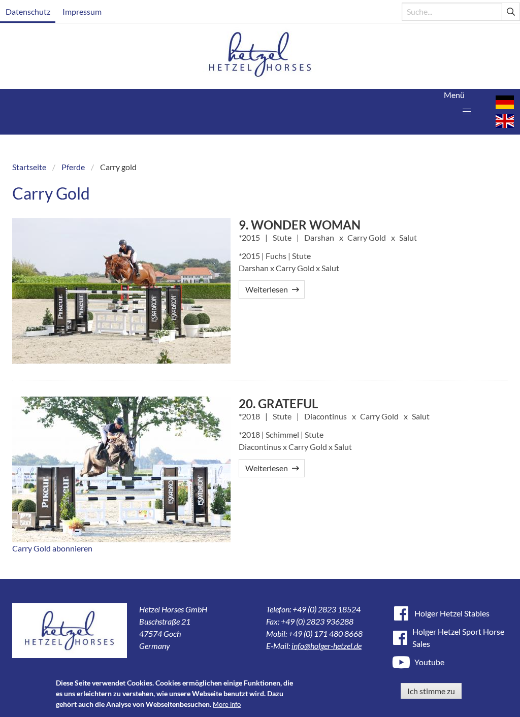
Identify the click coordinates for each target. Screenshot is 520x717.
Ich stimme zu (431, 691)
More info (227, 704)
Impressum (82, 11)
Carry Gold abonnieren (52, 548)
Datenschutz (28, 11)
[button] (467, 112)
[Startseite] (260, 56)
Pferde (73, 167)
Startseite (29, 167)
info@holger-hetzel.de (326, 645)
